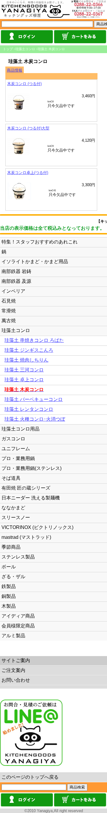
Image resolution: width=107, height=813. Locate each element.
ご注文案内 (13, 670)
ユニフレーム (15, 448)
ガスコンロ (13, 438)
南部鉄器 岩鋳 (16, 271)
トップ (8, 49)
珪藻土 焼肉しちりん (26, 359)
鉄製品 (8, 586)
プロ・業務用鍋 (18, 458)
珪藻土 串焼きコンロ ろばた (34, 340)
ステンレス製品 (18, 556)
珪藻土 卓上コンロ (24, 379)
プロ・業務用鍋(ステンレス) (31, 468)
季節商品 (11, 547)
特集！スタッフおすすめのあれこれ (39, 241)
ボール (8, 566)
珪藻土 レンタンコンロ (28, 409)
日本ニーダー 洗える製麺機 (30, 497)
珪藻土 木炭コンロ (51, 49)
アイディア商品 (18, 615)
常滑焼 (8, 310)
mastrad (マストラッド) (26, 537)
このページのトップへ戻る (30, 777)
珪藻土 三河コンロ (24, 369)
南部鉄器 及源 (16, 281)
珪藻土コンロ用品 (20, 428)
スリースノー (15, 517)
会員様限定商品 (18, 625)
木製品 (8, 606)
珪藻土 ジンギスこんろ (28, 350)
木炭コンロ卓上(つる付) (27, 172)
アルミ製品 (13, 635)
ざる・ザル (13, 576)
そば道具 (11, 478)
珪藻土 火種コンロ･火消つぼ (34, 419)
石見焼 (8, 300)
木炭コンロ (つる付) (24, 83)
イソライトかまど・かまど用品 (34, 261)
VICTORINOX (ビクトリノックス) (37, 527)
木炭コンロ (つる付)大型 (28, 128)
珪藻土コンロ (25, 49)
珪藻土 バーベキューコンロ (33, 399)
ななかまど (13, 507)
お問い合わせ (15, 680)
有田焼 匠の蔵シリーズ (25, 487)
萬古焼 (8, 320)
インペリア (13, 291)
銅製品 (8, 596)
